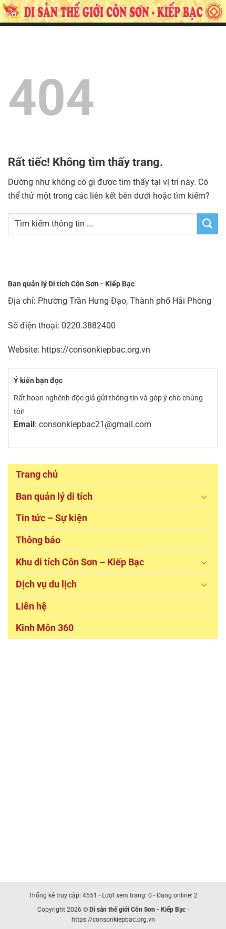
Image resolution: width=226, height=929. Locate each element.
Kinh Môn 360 (45, 627)
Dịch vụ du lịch (46, 584)
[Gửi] (207, 223)
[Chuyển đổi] (204, 496)
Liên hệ (31, 606)
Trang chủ (37, 474)
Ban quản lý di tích (54, 496)
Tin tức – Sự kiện (51, 517)
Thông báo (38, 539)
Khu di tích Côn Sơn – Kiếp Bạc (80, 561)
